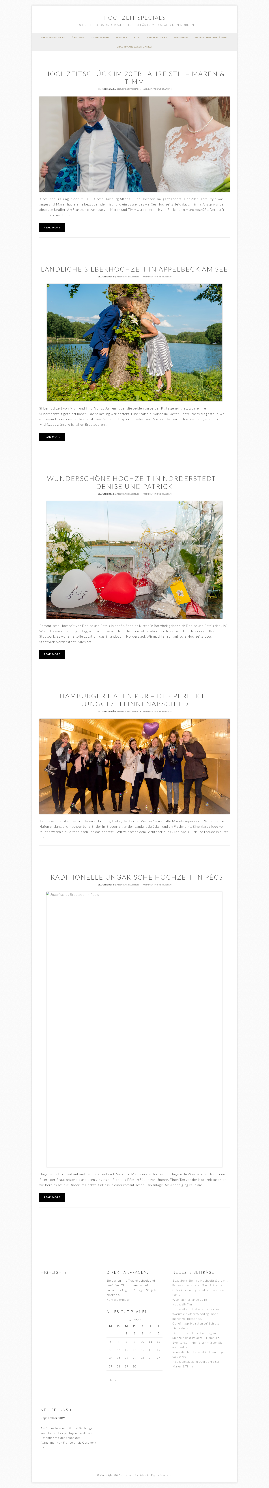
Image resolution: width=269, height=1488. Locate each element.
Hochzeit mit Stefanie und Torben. (196, 1309)
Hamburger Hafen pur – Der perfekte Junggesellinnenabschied (134, 700)
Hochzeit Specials (135, 17)
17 (142, 1349)
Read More (52, 227)
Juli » (112, 1380)
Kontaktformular (118, 1299)
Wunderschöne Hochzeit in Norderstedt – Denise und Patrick (134, 482)
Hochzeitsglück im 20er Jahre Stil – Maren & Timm (134, 78)
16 (134, 1349)
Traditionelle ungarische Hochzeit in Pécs (134, 877)
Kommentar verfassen (157, 89)
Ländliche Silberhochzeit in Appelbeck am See (134, 269)
